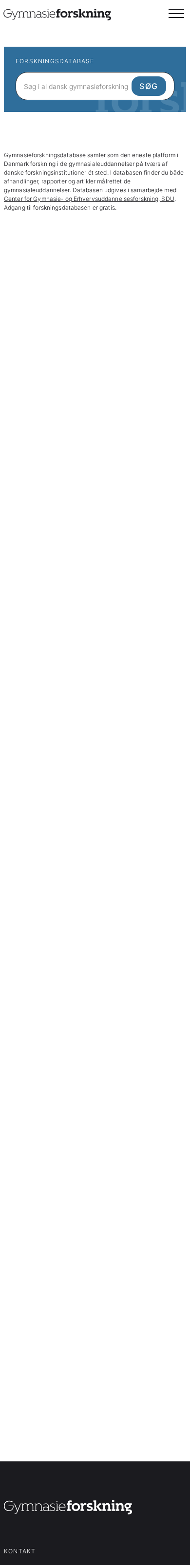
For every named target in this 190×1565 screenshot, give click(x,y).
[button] (176, 13)
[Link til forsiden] (68, 1508)
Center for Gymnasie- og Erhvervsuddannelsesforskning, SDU (89, 198)
